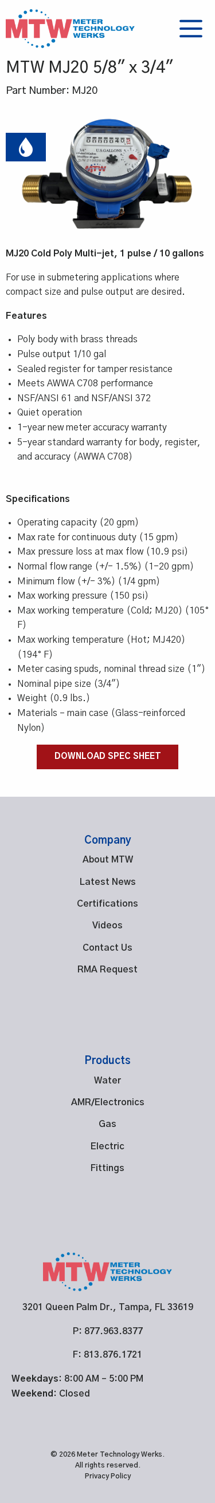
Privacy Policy (108, 1476)
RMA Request (107, 969)
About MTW (108, 859)
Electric (107, 1146)
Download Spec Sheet (107, 757)
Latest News (108, 882)
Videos (107, 925)
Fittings (107, 1168)
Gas (107, 1124)
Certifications (107, 903)
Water (107, 1080)
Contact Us (107, 947)
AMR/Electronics (107, 1102)
